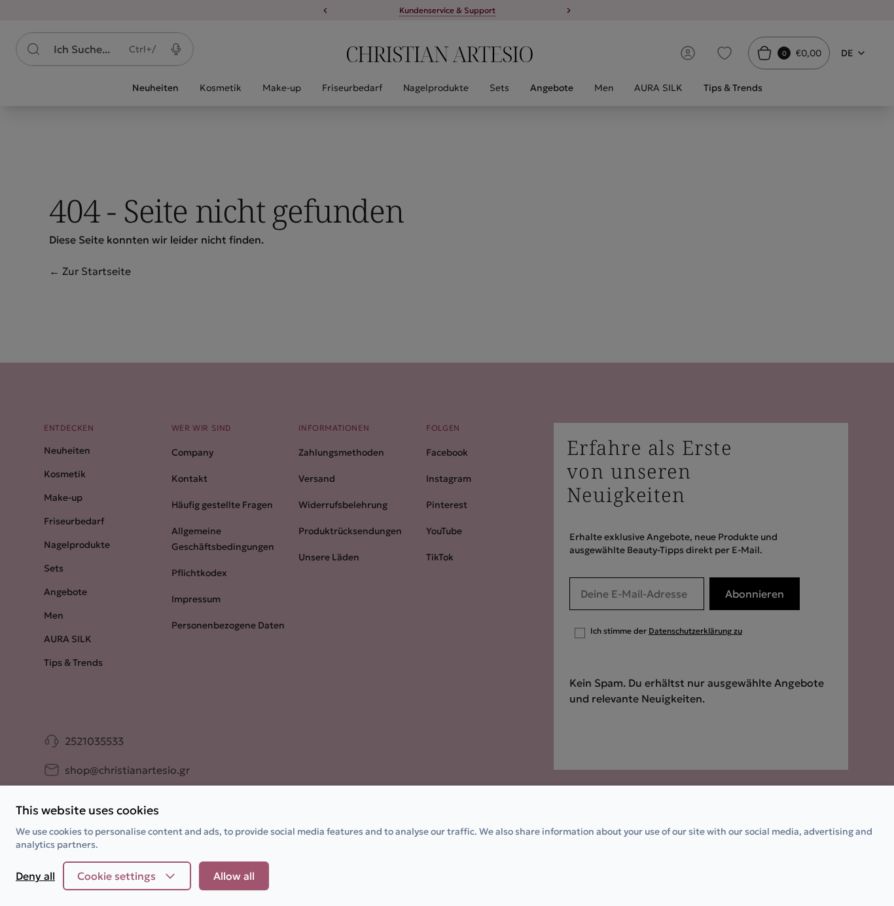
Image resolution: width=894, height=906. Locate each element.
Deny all (35, 875)
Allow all (234, 875)
